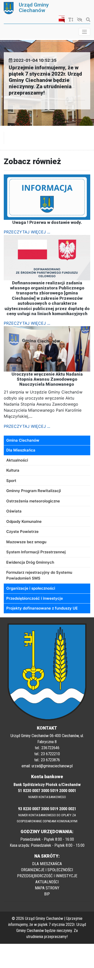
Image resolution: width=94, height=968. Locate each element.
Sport (11, 480)
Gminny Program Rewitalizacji (33, 490)
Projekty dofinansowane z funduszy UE (42, 608)
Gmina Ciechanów (22, 440)
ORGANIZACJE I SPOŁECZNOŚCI (47, 869)
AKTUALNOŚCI (47, 882)
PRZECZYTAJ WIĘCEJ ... (27, 231)
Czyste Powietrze (22, 531)
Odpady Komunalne (24, 521)
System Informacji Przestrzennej (36, 552)
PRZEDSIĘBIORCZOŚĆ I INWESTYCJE (47, 875)
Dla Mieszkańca (20, 450)
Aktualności (17, 460)
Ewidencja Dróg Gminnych (30, 562)
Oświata (14, 511)
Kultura (12, 470)
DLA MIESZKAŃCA (47, 863)
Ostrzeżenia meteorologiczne (33, 501)
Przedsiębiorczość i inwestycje (34, 598)
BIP (47, 894)
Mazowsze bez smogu (26, 541)
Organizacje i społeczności (30, 588)
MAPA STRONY (47, 888)
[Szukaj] (86, 19)
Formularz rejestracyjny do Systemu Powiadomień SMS (39, 575)
